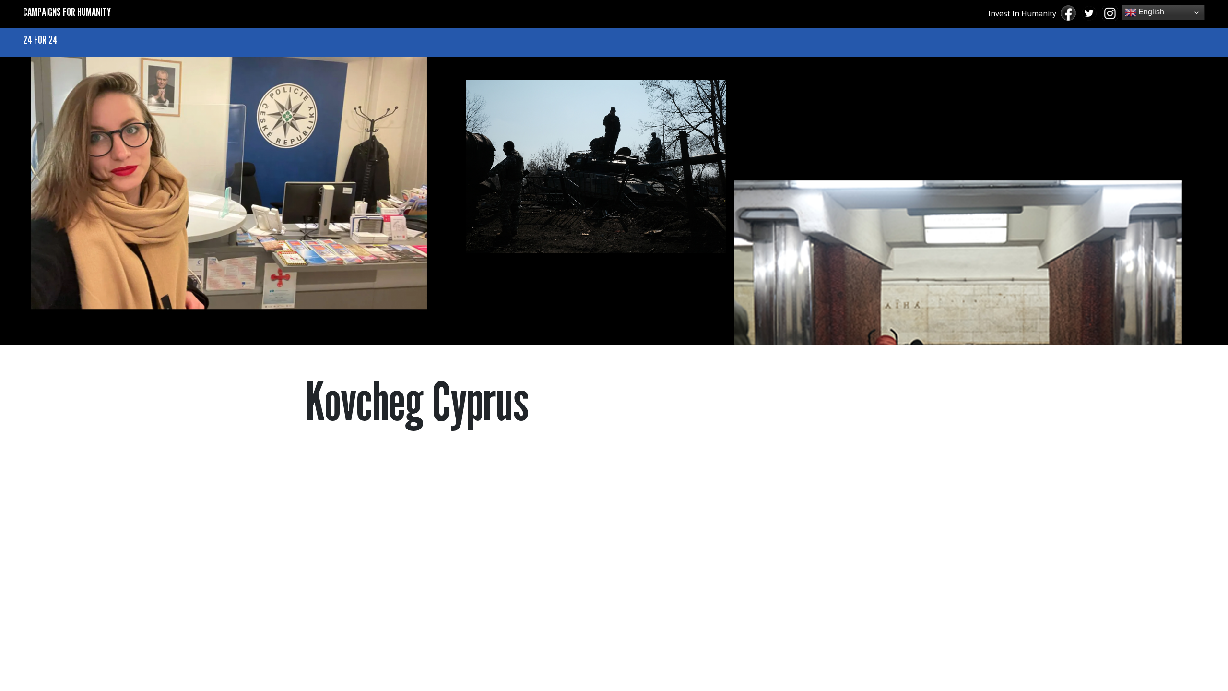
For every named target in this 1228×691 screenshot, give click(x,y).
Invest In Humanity (1022, 13)
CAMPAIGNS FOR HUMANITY (67, 12)
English (1150, 12)
